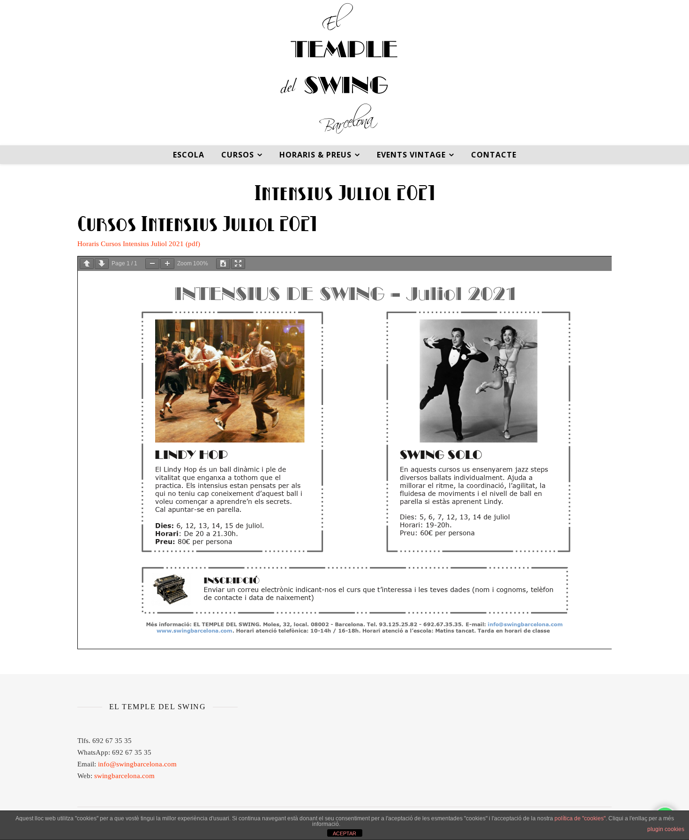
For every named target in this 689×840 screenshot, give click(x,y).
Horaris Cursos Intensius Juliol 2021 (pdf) (138, 244)
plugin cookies (665, 829)
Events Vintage (411, 155)
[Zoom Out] (152, 263)
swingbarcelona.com (124, 776)
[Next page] (102, 263)
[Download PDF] (223, 263)
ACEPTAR (344, 833)
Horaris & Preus (315, 155)
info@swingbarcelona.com (137, 764)
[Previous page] (87, 263)
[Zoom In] (167, 263)
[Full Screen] (238, 263)
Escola (188, 155)
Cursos (237, 155)
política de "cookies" (580, 818)
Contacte (494, 155)
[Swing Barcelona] (344, 72)
